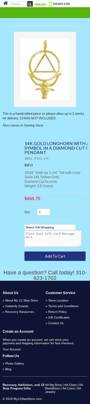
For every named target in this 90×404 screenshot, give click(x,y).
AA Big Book (53, 385)
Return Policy (57, 311)
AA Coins (68, 388)
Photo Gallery (14, 363)
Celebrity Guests (16, 306)
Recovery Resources (19, 311)
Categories (45, 12)
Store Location (58, 300)
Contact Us (56, 323)
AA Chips (70, 385)
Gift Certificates (58, 317)
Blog (8, 369)
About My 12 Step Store (21, 300)
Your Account (12, 349)
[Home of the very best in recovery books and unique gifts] (5, 4)
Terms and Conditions (63, 306)
